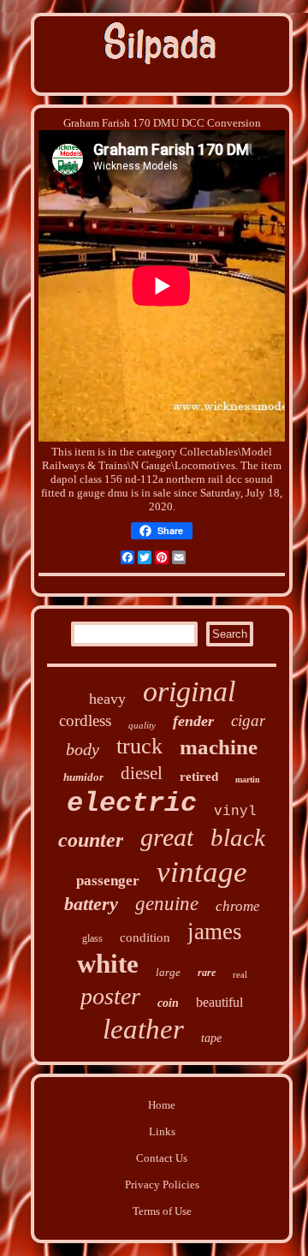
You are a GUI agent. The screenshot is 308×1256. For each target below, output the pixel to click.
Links (162, 1131)
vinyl (235, 811)
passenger (107, 880)
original (189, 691)
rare (207, 973)
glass (92, 938)
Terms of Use (162, 1211)
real (240, 974)
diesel (142, 773)
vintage (202, 872)
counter (90, 840)
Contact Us (161, 1158)
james (214, 931)
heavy (107, 698)
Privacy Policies (162, 1184)
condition (145, 937)
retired (199, 776)
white (108, 964)
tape (211, 1038)
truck (139, 746)
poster (110, 996)
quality (142, 725)
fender (193, 720)
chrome (238, 906)
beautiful (219, 1002)
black (237, 837)
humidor (83, 777)
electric (132, 803)
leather (143, 1029)
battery (91, 903)
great (166, 837)
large (168, 972)
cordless (85, 720)
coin (168, 1003)
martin (247, 779)
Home (161, 1104)
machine (219, 747)
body (82, 749)
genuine (166, 903)
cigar (248, 720)
